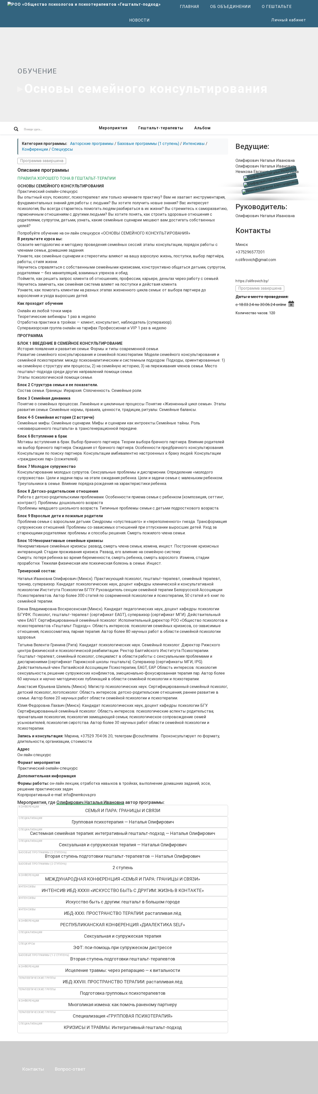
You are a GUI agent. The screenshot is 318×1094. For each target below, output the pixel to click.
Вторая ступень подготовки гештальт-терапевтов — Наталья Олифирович (122, 856)
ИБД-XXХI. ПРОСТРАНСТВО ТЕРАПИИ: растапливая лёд (122, 913)
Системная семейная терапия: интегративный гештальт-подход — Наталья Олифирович (122, 833)
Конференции (35, 149)
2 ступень (123, 867)
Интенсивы (194, 143)
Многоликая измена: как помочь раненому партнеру (122, 1004)
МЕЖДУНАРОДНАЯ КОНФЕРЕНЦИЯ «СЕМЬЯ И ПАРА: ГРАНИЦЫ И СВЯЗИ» (122, 879)
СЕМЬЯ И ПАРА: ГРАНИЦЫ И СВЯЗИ (122, 810)
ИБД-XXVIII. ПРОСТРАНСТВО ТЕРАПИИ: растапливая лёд (123, 981)
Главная (189, 6)
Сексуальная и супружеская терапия (122, 936)
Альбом (202, 128)
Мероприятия (113, 128)
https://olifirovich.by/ (252, 281)
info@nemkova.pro (80, 794)
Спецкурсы (62, 149)
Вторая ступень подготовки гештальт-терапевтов (122, 958)
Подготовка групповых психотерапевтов (122, 993)
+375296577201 (250, 252)
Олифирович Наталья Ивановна (90, 802)
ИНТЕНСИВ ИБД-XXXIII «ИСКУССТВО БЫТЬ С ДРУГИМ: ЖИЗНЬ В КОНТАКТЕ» (122, 890)
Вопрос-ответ (70, 1069)
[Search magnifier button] (16, 129)
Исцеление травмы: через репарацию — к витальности (122, 970)
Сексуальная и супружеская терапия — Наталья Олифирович (123, 844)
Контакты (33, 1069)
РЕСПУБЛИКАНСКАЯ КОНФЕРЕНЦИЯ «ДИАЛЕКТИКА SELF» (122, 924)
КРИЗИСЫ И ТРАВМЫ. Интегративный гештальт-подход (123, 1027)
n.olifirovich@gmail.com (256, 259)
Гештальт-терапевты (160, 128)
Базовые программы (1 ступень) (148, 143)
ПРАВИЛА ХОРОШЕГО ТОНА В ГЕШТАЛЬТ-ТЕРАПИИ (66, 178)
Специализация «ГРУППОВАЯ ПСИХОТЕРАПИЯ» (122, 1016)
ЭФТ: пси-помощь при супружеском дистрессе (122, 947)
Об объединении (230, 6)
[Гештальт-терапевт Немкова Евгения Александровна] (268, 191)
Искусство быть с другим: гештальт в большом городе (123, 901)
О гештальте (277, 6)
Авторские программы (92, 143)
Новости (139, 20)
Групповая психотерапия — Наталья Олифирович (123, 821)
